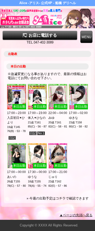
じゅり (53, 177)
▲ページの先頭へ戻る (76, 215)
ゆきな (73, 118)
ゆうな (32, 177)
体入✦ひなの (37, 118)
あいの (11, 177)
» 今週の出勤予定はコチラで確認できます (58, 198)
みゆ (51, 118)
